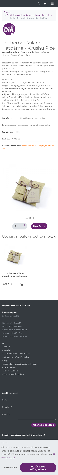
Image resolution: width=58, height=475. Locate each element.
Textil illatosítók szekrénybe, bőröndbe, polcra (29, 15)
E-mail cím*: (7, 407)
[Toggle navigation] (52, 3)
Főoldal (7, 12)
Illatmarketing (9, 367)
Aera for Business (11, 371)
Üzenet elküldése (43, 425)
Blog (5, 360)
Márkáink (7, 350)
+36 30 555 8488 (23, 306)
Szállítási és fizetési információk (17, 354)
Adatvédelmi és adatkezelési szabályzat (20, 364)
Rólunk (7, 347)
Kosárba (39, 226)
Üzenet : (6, 414)
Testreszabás (10, 467)
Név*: (4, 400)
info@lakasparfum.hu (17, 330)
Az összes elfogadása (38, 468)
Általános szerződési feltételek (16, 357)
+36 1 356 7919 (15, 323)
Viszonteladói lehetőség (14, 374)
